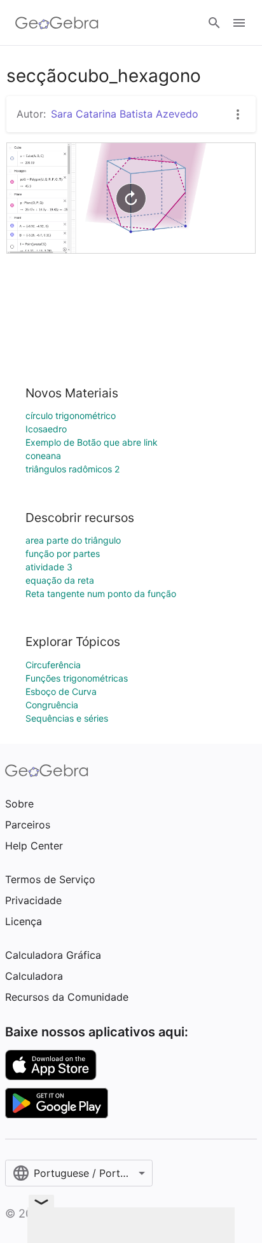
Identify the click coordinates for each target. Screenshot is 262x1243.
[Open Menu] (239, 23)
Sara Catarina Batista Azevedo (124, 113)
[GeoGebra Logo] (57, 23)
